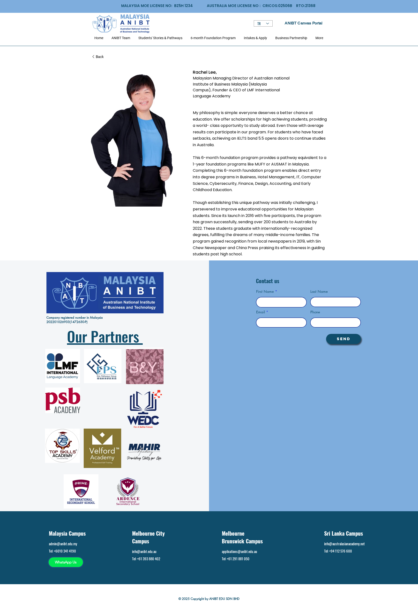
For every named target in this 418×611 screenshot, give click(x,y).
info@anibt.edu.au (144, 551)
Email (260, 312)
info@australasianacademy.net (344, 543)
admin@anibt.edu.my (63, 543)
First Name (265, 291)
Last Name (319, 291)
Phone (315, 312)
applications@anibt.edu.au (239, 551)
